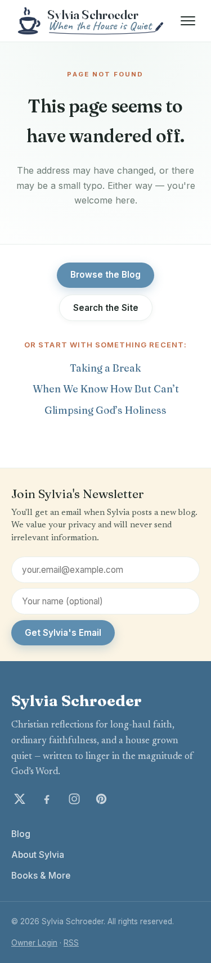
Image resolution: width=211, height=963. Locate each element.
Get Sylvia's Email (63, 632)
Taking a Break (105, 368)
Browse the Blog (105, 274)
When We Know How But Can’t (106, 389)
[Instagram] (74, 798)
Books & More (40, 875)
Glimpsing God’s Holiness (105, 410)
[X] (19, 798)
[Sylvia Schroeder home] (91, 21)
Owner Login (34, 942)
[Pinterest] (101, 798)
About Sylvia (37, 854)
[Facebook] (46, 798)
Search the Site (105, 307)
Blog (20, 834)
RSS (71, 942)
